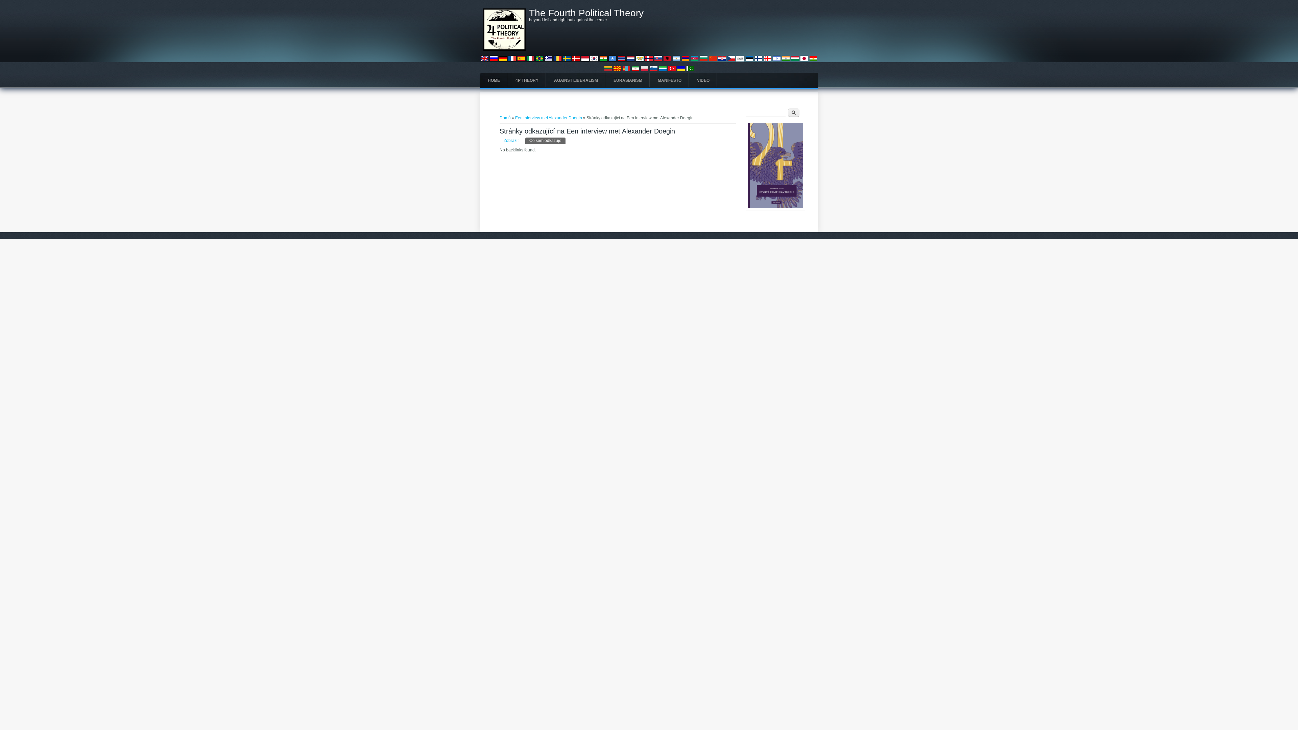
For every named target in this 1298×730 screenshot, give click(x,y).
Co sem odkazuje (547, 140)
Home (494, 80)
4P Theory (526, 80)
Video (703, 80)
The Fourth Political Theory (586, 13)
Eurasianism (628, 80)
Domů (505, 118)
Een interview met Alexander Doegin (548, 118)
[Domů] (504, 49)
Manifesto (669, 80)
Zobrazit (511, 140)
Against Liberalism (576, 80)
